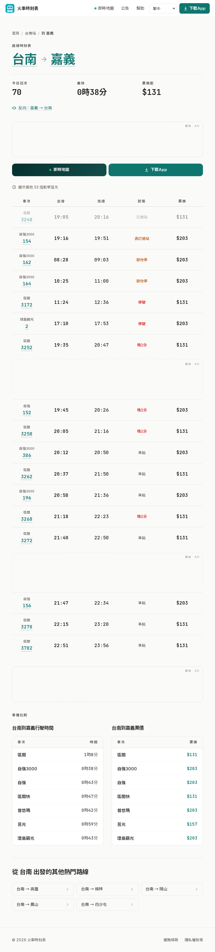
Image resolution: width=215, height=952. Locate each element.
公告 (125, 8)
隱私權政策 (194, 940)
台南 (24, 59)
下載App (197, 8)
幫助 (140, 8)
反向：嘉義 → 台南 (35, 107)
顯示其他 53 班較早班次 (38, 187)
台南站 (30, 33)
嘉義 (63, 59)
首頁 (15, 33)
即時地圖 (106, 8)
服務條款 (171, 940)
